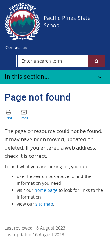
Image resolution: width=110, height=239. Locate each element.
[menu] (11, 61)
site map (44, 204)
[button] (96, 61)
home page (46, 190)
